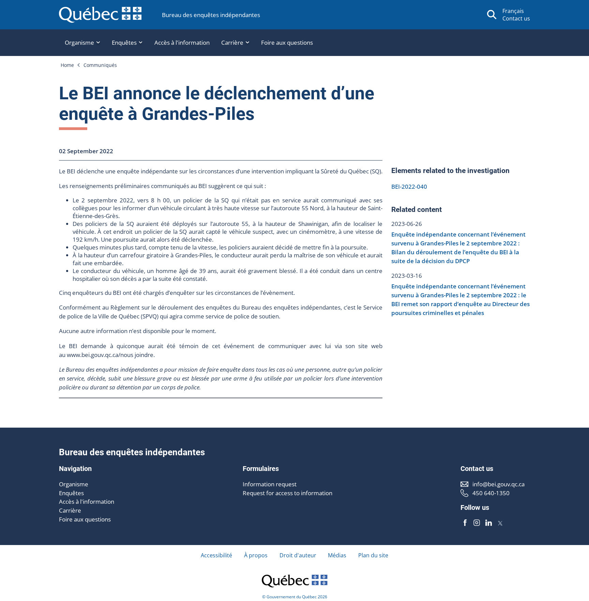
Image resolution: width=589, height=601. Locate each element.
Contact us (516, 18)
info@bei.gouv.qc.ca (498, 484)
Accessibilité (216, 555)
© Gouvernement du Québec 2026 (294, 597)
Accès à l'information (182, 42)
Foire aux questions (287, 42)
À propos (256, 555)
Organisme (73, 484)
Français (513, 11)
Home (67, 65)
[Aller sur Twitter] (500, 522)
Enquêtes (71, 493)
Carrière (70, 510)
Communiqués (100, 65)
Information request (270, 484)
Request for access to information (287, 493)
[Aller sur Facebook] (464, 522)
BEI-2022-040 (409, 186)
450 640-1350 (491, 493)
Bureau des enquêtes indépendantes (211, 15)
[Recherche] (492, 14)
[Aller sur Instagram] (476, 522)
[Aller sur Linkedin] (488, 522)
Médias (337, 555)
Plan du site (373, 555)
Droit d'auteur (298, 555)
